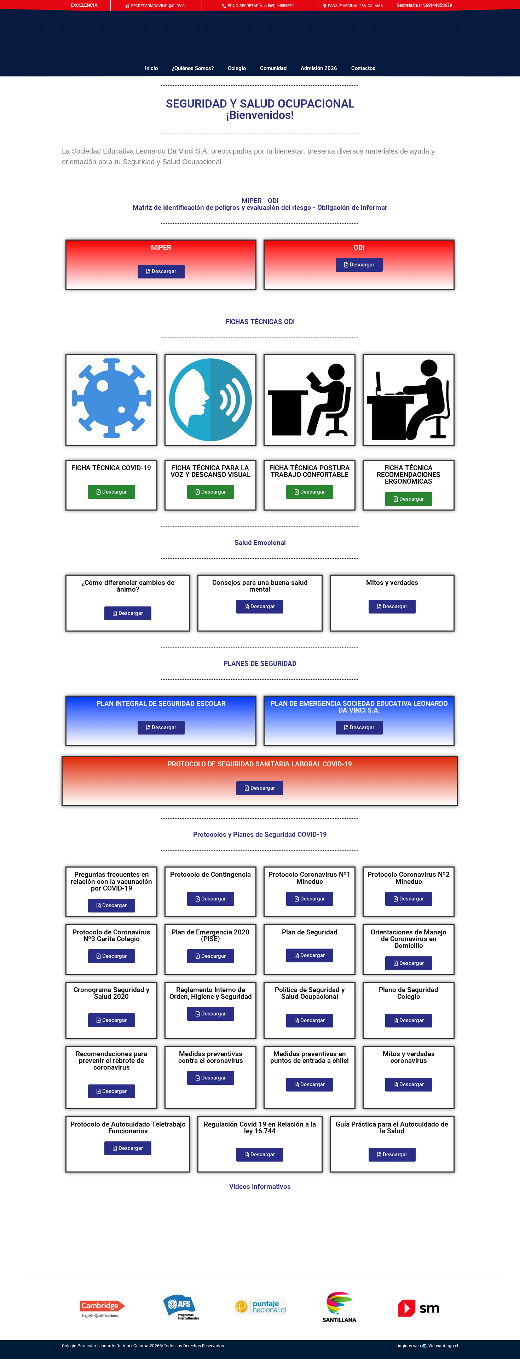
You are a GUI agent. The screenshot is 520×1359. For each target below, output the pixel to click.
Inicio (151, 68)
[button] (258, 6)
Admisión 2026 (319, 68)
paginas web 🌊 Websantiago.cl (427, 1345)
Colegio (237, 68)
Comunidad (273, 68)
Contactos (363, 68)
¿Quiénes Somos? (193, 68)
